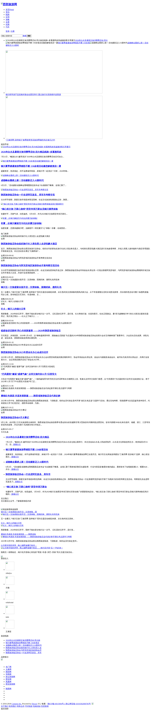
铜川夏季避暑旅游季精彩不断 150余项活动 (27, 449)
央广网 (8, 667)
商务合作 (21, 706)
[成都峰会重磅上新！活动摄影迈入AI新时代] (20, 175)
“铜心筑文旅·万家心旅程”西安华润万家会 (26, 487)
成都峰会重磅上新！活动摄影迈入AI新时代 (22, 180)
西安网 (8, 679)
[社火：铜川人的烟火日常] (12, 525)
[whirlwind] (10, 599)
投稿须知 (37, 706)
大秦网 (8, 669)
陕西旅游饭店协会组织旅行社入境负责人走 (24, 648)
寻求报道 (29, 706)
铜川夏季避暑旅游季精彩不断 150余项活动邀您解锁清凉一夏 (31, 166)
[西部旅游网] (9, 4)
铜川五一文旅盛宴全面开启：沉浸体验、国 (19, 512)
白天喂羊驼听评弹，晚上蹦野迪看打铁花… (19, 545)
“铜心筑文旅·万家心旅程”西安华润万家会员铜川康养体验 (29, 209)
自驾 (7, 17)
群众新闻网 (10, 677)
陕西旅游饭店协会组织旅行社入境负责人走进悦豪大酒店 (29, 243)
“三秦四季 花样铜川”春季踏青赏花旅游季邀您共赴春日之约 (30, 140)
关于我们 (4, 706)
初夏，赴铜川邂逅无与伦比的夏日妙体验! (21, 223)
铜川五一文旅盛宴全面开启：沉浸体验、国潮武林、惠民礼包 (31, 287)
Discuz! (34, 704)
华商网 (8, 674)
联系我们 (13, 706)
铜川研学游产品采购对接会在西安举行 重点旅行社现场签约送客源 (33, 94)
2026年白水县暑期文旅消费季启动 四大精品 (27, 437)
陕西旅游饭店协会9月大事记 (15, 417)
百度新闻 (45, 706)
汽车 (7, 27)
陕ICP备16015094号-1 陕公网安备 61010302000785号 (69, 704)
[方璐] (10, 584)
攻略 (7, 19)
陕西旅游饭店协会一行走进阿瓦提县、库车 (24, 653)
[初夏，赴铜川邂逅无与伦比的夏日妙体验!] (19, 218)
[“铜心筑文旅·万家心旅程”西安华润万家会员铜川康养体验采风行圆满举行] (32, 204)
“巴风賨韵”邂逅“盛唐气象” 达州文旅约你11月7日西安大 (29, 374)
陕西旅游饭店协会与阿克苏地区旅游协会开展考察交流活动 (30, 265)
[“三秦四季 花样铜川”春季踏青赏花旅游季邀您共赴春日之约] (54, 138)
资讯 (7, 12)
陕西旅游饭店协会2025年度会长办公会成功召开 (24, 352)
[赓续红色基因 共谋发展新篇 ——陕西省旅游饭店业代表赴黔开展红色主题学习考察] (36, 537)
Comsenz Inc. (16, 704)
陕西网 (8, 689)
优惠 (7, 24)
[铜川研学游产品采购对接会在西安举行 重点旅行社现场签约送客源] (54, 93)
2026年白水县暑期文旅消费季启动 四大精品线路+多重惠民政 (31, 152)
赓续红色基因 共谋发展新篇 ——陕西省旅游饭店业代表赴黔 (30, 395)
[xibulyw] (10, 570)
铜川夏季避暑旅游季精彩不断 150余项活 (22, 643)
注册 (13, 31)
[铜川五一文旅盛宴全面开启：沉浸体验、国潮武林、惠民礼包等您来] (30, 514)
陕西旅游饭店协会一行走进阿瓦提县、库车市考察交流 (28, 194)
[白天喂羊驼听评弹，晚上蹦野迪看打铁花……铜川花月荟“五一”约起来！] (32, 548)
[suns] (10, 613)
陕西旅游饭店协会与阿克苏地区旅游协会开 (24, 650)
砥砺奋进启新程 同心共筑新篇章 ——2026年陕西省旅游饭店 (31, 330)
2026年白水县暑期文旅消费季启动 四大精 (23, 640)
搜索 (25, 36)
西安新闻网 (10, 684)
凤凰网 (8, 682)
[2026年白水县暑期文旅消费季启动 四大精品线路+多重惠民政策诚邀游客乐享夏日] (35, 147)
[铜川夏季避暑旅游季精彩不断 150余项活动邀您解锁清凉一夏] (27, 161)
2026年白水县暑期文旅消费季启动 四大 (91, 40)
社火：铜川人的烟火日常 (13, 309)
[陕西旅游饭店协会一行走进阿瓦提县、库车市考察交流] (24, 190)
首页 (10, 10)
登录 (7, 31)
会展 (7, 22)
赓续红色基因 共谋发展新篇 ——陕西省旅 (18, 534)
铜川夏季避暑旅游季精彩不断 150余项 (74, 43)
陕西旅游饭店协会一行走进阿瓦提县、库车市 (28, 474)
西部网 (8, 672)
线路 (7, 15)
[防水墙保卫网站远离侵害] (93, 704)
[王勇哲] (10, 628)
